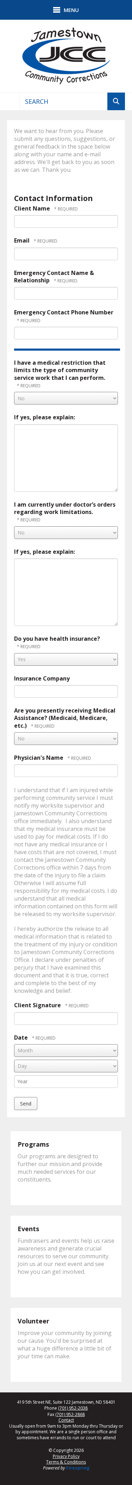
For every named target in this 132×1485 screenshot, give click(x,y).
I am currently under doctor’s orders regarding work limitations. (64, 508)
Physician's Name (39, 758)
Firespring (77, 1468)
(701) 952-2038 (73, 1408)
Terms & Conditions (66, 1462)
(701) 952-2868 (70, 1414)
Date (21, 1037)
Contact (66, 1420)
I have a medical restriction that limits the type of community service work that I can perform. (60, 370)
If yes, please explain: (44, 417)
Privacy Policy (66, 1456)
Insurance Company (42, 678)
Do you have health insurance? (57, 639)
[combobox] (63, 101)
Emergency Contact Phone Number (63, 312)
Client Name (32, 208)
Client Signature (38, 1005)
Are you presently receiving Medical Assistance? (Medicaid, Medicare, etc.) (64, 718)
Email (22, 240)
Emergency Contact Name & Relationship (54, 276)
